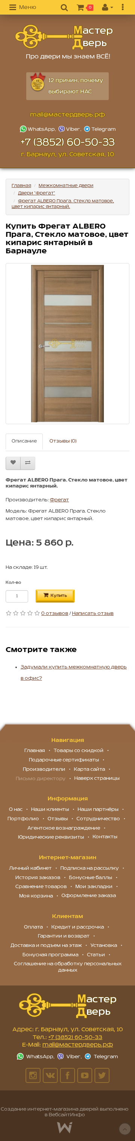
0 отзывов (54, 613)
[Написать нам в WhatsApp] (39, 129)
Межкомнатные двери (66, 185)
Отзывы (58, 819)
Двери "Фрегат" (36, 193)
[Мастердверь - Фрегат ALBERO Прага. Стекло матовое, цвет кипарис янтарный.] (64, 37)
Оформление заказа (89, 896)
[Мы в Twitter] (102, 1075)
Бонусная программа (50, 955)
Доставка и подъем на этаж (46, 945)
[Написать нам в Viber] (70, 129)
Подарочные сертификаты (64, 760)
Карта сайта (89, 769)
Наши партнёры (98, 809)
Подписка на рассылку (89, 868)
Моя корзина (36, 896)
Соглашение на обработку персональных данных (68, 967)
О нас (15, 809)
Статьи (96, 955)
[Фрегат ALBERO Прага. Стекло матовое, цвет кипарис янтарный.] (67, 343)
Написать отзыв (93, 613)
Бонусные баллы (90, 878)
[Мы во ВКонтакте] (50, 1075)
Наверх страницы (97, 778)
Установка (103, 945)
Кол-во (13, 582)
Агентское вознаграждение (63, 828)
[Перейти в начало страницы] (124, 1129)
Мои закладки (93, 887)
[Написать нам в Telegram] (99, 129)
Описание (24, 441)
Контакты (105, 837)
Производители (44, 769)
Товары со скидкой (79, 751)
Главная (21, 185)
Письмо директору (41, 779)
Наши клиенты (50, 809)
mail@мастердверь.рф (67, 115)
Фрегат (59, 500)
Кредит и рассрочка (77, 927)
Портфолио (23, 819)
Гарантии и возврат (64, 936)
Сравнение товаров (41, 887)
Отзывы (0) (63, 441)
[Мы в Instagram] (33, 1075)
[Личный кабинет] (107, 8)
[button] (23, 8)
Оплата (33, 927)
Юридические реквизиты (51, 837)
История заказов (37, 878)
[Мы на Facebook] (67, 1075)
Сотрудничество (98, 819)
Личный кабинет (30, 868)
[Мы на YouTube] (84, 1075)
